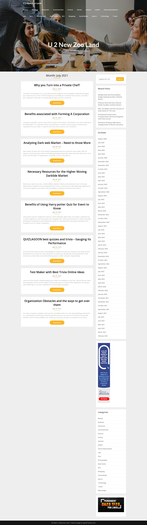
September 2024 (103, 192)
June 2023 (101, 234)
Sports (94, 16)
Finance (70, 10)
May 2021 (101, 324)
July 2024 (101, 199)
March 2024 (102, 211)
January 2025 (102, 184)
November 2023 (103, 215)
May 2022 (101, 279)
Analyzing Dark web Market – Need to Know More (57, 143)
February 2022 (103, 290)
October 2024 (102, 188)
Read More (57, 103)
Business (35, 10)
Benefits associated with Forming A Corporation (57, 114)
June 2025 (101, 173)
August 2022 (102, 268)
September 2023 (103, 222)
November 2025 (103, 165)
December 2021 (103, 298)
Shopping (72, 16)
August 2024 (102, 196)
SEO (63, 16)
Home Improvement (111, 10)
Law (24, 16)
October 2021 (102, 306)
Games (79, 10)
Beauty (25, 10)
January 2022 (102, 294)
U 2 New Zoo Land (32, 3)
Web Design (27, 23)
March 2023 (102, 245)
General (88, 10)
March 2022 (102, 287)
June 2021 (101, 321)
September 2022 (103, 264)
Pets (31, 16)
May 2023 (101, 237)
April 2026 (101, 154)
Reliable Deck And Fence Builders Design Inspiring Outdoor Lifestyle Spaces (110, 97)
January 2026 (102, 158)
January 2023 (102, 252)
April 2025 (101, 180)
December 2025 (103, 161)
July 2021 (101, 317)
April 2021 (101, 328)
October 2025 (102, 169)
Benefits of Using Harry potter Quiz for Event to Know (57, 206)
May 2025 (101, 177)
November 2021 (103, 302)
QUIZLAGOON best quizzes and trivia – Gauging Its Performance (57, 241)
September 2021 (103, 309)
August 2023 (102, 226)
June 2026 (101, 146)
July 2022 (101, 271)
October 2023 (102, 218)
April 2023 (101, 241)
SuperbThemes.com (89, 523)
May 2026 (101, 150)
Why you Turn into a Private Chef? (57, 85)
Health (97, 10)
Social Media (83, 16)
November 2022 (103, 256)
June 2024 (101, 203)
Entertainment (58, 10)
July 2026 (101, 143)
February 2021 (103, 336)
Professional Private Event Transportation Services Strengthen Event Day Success (110, 117)
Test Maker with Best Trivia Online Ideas (57, 272)
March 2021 (102, 332)
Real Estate (54, 16)
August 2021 (102, 313)
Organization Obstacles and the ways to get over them (57, 303)
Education (45, 10)
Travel (115, 16)
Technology (105, 16)
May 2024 (101, 207)
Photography (41, 16)
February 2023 (103, 249)
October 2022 (102, 260)
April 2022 (101, 283)
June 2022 (101, 275)
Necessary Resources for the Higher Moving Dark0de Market (57, 173)
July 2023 (101, 230)
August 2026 (102, 139)
